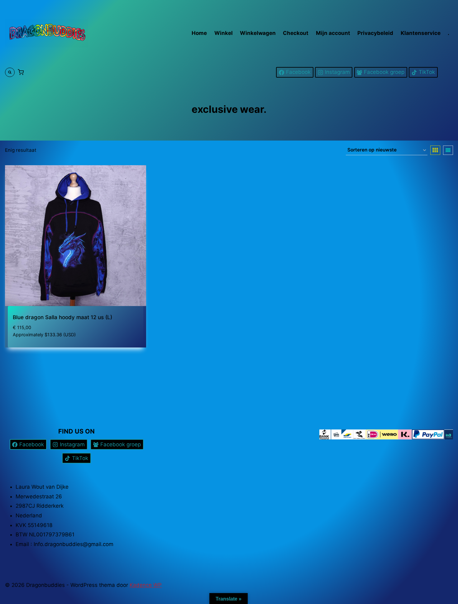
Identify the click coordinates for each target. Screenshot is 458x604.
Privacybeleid (375, 33)
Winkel (223, 33)
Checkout (295, 33)
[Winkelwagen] (21, 72)
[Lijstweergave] (448, 150)
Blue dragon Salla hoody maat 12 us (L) (62, 317)
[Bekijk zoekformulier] (10, 72)
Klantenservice (421, 33)
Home (199, 33)
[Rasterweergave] (435, 150)
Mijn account (333, 33)
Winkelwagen (258, 33)
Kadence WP (146, 585)
